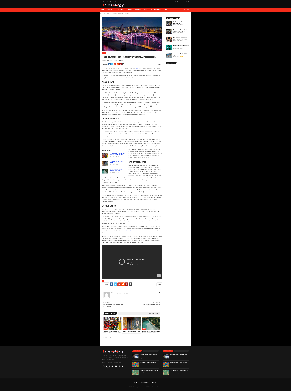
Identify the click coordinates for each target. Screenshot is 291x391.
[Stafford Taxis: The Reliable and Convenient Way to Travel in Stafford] (105, 155)
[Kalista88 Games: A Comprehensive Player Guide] (135, 356)
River (137, 68)
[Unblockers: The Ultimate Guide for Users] (135, 364)
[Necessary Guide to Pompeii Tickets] (105, 163)
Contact (114, 1)
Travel (103, 53)
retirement (128, 231)
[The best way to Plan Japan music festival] (169, 23)
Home (103, 1)
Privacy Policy (108, 1)
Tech (166, 10)
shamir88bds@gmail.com (114, 362)
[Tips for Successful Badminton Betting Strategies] (135, 372)
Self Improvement (156, 10)
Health (130, 10)
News (145, 10)
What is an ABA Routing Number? (151, 304)
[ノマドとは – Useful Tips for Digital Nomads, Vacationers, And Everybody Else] (169, 55)
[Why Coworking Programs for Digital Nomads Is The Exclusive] (169, 39)
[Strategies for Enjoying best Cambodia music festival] (169, 31)
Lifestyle (138, 10)
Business (109, 10)
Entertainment (119, 10)
